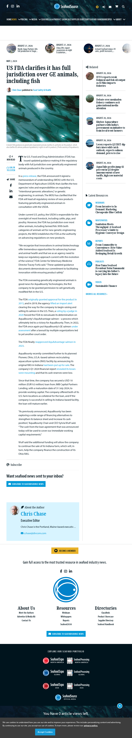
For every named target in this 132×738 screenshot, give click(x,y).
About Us (26, 608)
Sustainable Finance (106, 286)
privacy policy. (91, 725)
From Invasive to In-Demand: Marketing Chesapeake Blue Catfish (108, 209)
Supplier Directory (80, 19)
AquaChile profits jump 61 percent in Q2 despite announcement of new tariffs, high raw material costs (110, 172)
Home (9, 19)
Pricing (24, 19)
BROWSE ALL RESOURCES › (96, 294)
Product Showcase (62, 19)
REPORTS (99, 240)
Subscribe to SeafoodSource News (27, 484)
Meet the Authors (26, 612)
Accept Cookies (45, 732)
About (119, 19)
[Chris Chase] (9, 89)
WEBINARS (99, 202)
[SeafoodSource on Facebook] (7, 6)
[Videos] (90, 284)
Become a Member (67, 550)
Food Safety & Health (42, 89)
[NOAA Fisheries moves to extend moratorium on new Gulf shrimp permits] (127, 48)
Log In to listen (11, 169)
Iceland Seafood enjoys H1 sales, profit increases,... (105, 50)
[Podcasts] (90, 264)
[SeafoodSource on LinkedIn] (18, 6)
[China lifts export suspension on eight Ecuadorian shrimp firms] (50, 48)
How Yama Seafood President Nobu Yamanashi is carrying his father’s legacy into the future (109, 270)
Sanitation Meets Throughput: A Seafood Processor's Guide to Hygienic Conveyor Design (109, 228)
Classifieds (105, 612)
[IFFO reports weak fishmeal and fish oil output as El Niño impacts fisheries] (90, 76)
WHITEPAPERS (101, 220)
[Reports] (90, 243)
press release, (30, 176)
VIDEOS (98, 282)
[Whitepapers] (90, 223)
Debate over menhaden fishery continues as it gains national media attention (108, 104)
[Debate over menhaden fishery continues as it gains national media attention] (90, 98)
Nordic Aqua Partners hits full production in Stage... (28, 50)
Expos (109, 19)
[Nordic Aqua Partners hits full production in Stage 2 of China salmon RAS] (11, 48)
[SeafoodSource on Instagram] (12, 6)
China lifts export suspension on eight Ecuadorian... (64, 50)
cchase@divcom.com (35, 533)
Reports (66, 620)
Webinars (66, 612)
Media (34, 19)
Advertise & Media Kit (26, 616)
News (14, 19)
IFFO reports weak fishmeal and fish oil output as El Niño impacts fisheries (110, 81)
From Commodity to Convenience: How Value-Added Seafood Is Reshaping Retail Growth (109, 249)
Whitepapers (66, 616)
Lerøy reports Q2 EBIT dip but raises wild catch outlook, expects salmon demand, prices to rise (110, 149)
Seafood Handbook (98, 19)
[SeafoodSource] (66, 6)
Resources (66, 608)
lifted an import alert (61, 303)
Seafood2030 (47, 19)
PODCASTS (99, 261)
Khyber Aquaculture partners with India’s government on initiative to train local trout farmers (110, 126)
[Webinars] (90, 205)
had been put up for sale (56, 365)
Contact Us (26, 620)
